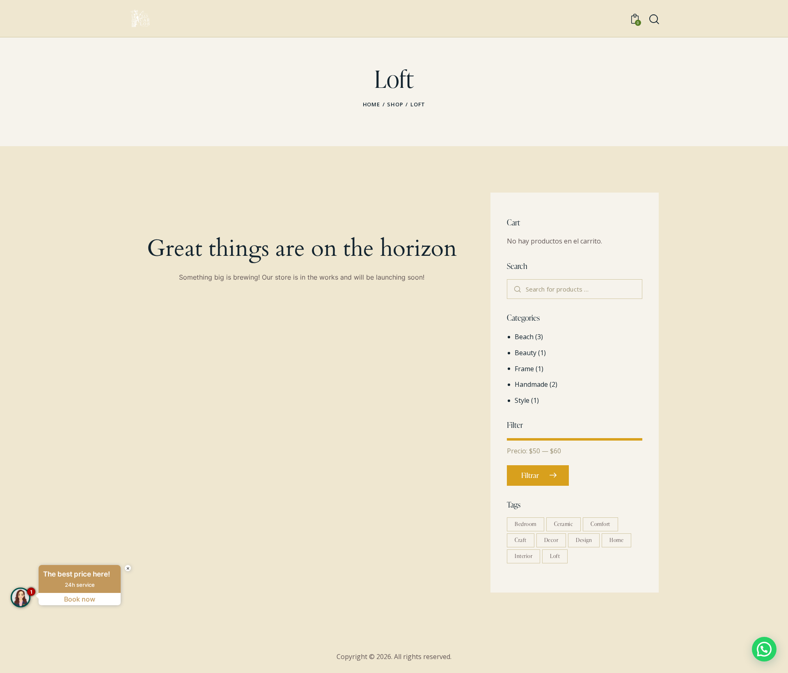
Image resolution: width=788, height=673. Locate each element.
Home (371, 104)
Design (584, 540)
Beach (524, 336)
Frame (524, 368)
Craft (521, 540)
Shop (395, 104)
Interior (523, 556)
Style (522, 400)
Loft (555, 556)
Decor (551, 540)
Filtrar (530, 475)
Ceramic (563, 524)
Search (517, 289)
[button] (764, 649)
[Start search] (654, 19)
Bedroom (525, 524)
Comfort (600, 524)
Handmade (531, 384)
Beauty (525, 352)
